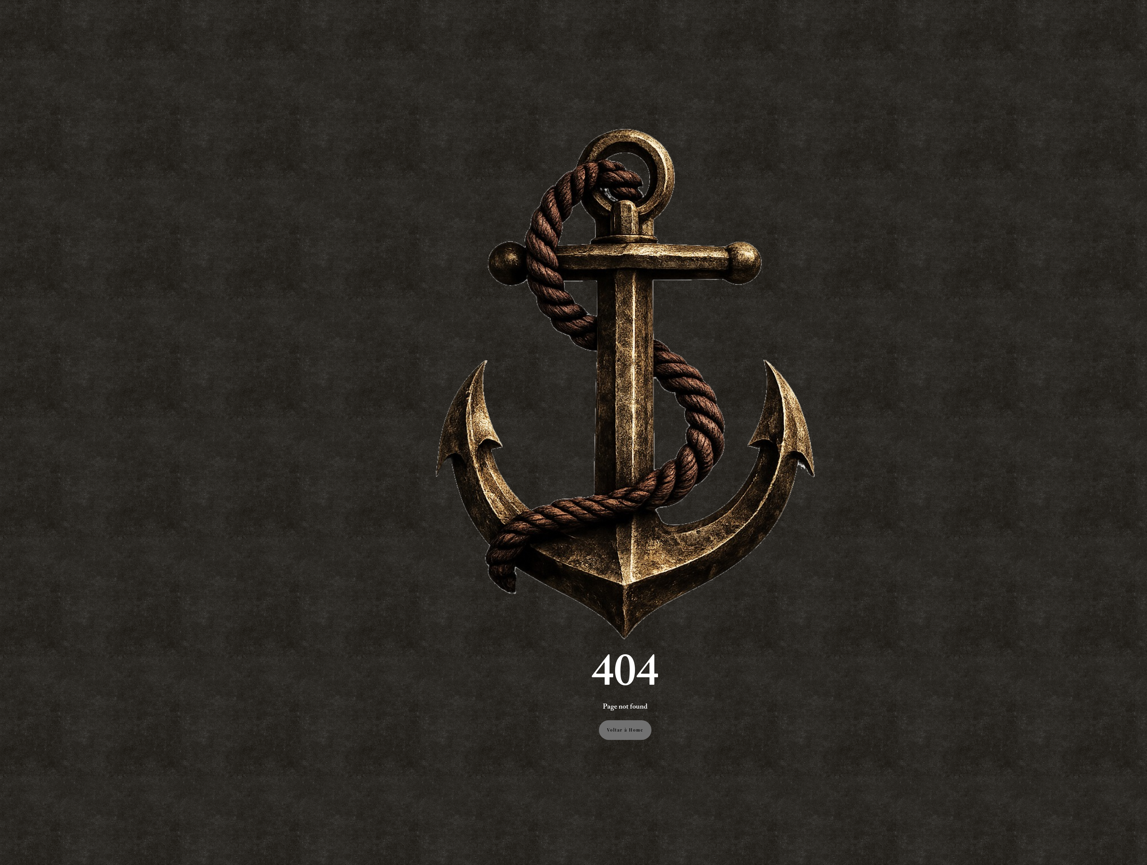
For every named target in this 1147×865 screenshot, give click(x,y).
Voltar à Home (625, 730)
